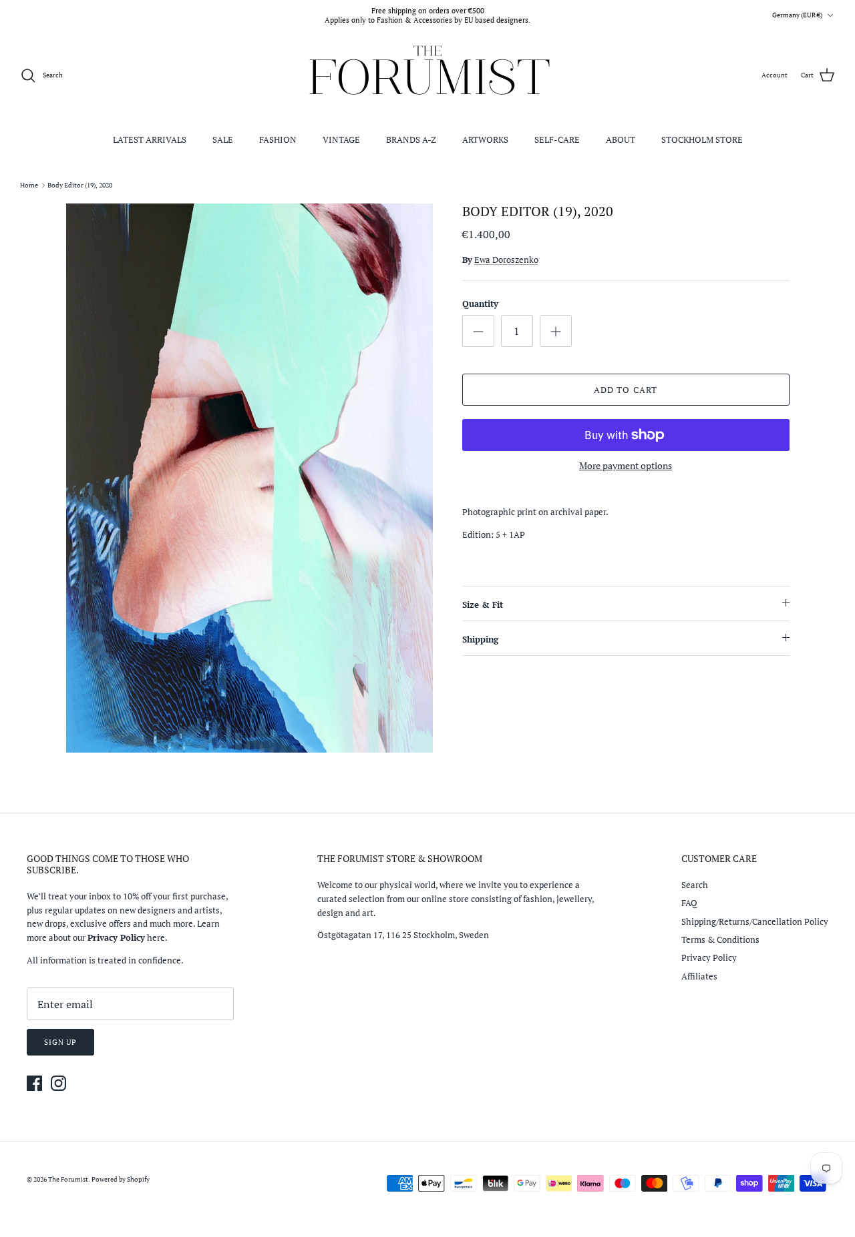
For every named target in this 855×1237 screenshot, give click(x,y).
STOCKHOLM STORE (702, 139)
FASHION (278, 139)
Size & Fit (482, 604)
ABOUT (620, 139)
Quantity (480, 304)
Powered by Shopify (121, 1179)
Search (694, 885)
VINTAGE (341, 139)
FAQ (689, 903)
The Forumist (68, 1179)
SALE (222, 139)
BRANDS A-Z (411, 139)
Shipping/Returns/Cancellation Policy (754, 921)
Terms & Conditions (720, 939)
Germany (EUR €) (797, 15)
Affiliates (699, 976)
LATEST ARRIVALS (149, 139)
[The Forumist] (428, 75)
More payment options (625, 466)
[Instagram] (58, 1083)
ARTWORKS (485, 139)
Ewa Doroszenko (506, 260)
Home (29, 185)
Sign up (60, 1042)
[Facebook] (34, 1083)
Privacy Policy (709, 957)
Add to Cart (625, 390)
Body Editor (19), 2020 (79, 185)
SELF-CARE (557, 139)
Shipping (480, 639)
